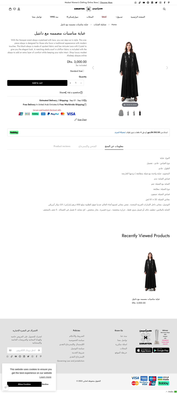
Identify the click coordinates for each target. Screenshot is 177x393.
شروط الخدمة (78, 352)
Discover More (106, 2)
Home (114, 24)
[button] (171, 391)
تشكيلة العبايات (100, 24)
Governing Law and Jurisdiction (70, 360)
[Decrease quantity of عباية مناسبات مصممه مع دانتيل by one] (81, 83)
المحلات (90, 16)
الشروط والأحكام (76, 336)
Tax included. (81, 65)
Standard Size (76, 71)
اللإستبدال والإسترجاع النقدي (71, 344)
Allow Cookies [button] (24, 384)
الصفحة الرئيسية (138, 16)
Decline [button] (45, 384)
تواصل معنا (37, 16)
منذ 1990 (54, 16)
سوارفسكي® (72, 16)
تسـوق (119, 16)
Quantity (83, 76)
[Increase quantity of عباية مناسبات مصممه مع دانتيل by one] (70, 83)
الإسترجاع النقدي (77, 356)
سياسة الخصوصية (76, 340)
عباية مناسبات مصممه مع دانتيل (146, 299)
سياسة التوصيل (77, 348)
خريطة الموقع (121, 352)
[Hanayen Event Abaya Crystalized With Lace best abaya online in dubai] (140, 113)
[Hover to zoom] (130, 68)
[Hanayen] (88, 9)
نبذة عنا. (123, 336)
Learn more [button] (45, 377)
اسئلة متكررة (121, 344)
